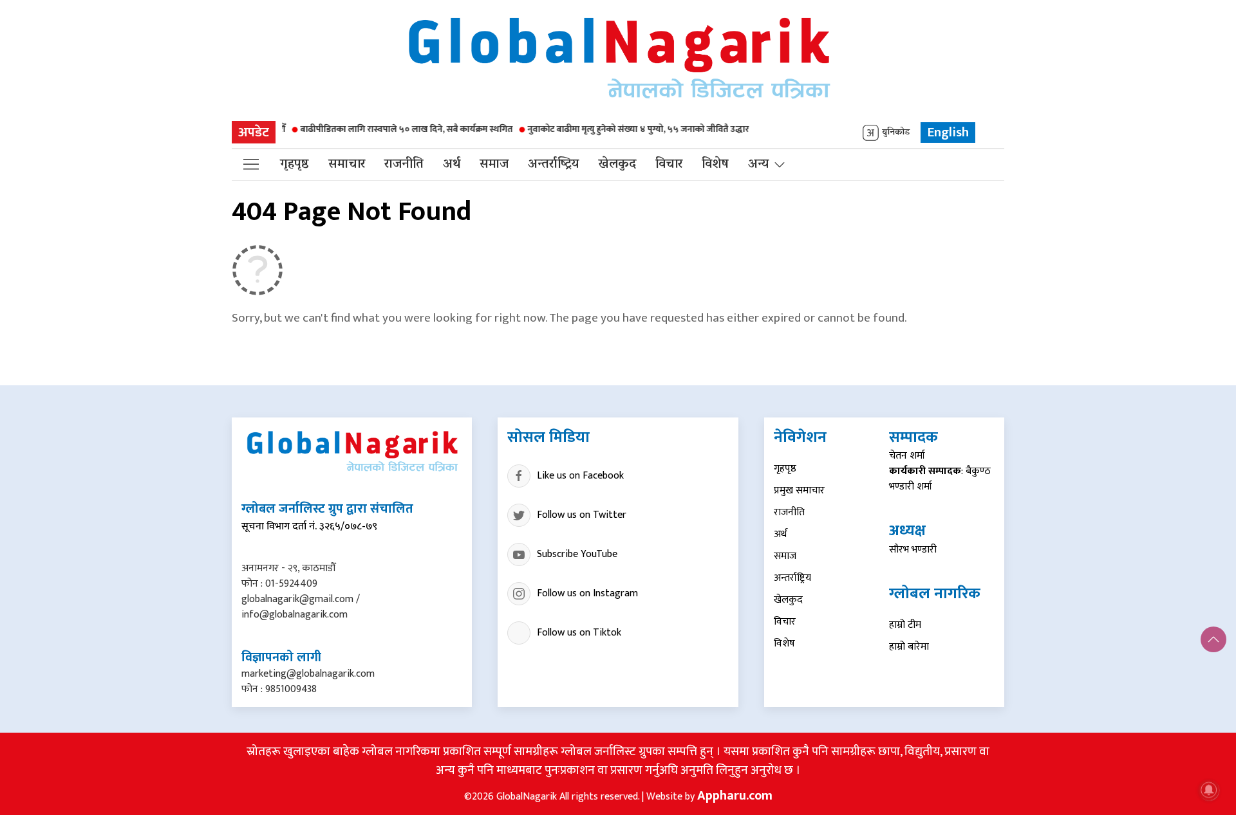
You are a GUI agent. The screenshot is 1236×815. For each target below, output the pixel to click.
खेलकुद (617, 164)
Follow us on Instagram (587, 593)
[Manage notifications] (1209, 790)
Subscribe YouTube (577, 554)
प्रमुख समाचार (799, 490)
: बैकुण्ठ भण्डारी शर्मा (940, 478)
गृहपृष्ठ (294, 164)
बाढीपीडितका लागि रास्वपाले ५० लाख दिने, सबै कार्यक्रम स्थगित (387, 129)
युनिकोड (896, 133)
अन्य (758, 164)
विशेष (715, 164)
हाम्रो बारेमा (909, 646)
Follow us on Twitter (581, 515)
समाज (494, 164)
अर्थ (451, 164)
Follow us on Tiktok (579, 632)
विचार (668, 164)
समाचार (346, 164)
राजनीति (404, 164)
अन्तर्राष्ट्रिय (553, 164)
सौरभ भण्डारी (913, 549)
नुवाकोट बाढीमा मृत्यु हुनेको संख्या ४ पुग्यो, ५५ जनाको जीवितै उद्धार (618, 129)
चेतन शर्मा (907, 455)
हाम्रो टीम (905, 625)
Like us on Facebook (580, 475)
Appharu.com (734, 796)
